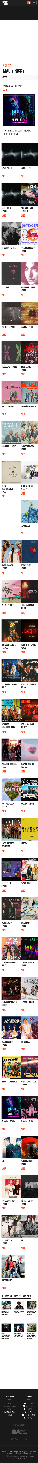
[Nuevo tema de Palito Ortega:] (19, 1328)
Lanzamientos (9, 1412)
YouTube (30, 1403)
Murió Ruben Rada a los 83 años (19, 1312)
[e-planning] (19, 1439)
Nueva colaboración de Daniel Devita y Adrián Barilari (6, 1336)
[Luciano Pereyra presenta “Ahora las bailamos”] (6, 1305)
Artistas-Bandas (9, 1406)
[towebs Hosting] (19, 1425)
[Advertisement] (19, 40)
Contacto (30, 1418)
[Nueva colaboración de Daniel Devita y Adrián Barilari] (6, 1328)
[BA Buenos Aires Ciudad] (19, 1432)
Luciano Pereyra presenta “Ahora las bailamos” (5, 1312)
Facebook (30, 1409)
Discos (4, 77)
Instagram (30, 1406)
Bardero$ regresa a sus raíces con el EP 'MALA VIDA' (31, 1312)
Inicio (9, 1403)
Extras (9, 1415)
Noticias (9, 1409)
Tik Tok (30, 1412)
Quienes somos (30, 1415)
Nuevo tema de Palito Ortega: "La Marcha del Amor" (18, 1335)
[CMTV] (5, 3)
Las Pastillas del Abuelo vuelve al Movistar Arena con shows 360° (31, 1336)
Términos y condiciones (14, 1453)
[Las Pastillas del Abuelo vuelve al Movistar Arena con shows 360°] (31, 1328)
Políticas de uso (26, 1453)
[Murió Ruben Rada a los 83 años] (19, 1305)
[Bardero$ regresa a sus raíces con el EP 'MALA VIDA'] (31, 1305)
